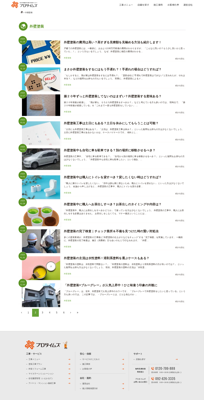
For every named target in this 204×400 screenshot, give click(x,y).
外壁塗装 (67, 58)
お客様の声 (173, 4)
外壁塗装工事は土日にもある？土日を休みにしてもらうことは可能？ (111, 123)
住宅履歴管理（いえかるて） (41, 378)
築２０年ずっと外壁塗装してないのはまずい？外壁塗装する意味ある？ (113, 96)
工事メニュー (126, 4)
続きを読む (180, 59)
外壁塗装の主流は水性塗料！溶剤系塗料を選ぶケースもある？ (106, 258)
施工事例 (158, 4)
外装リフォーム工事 (37, 369)
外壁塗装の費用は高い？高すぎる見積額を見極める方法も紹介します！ (113, 42)
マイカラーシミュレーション (41, 373)
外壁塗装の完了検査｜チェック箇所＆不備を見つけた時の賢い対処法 (111, 231)
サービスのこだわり (91, 359)
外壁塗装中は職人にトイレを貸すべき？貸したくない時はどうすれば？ (113, 177)
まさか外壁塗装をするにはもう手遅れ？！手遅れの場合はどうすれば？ (113, 69)
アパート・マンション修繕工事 (42, 383)
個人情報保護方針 (90, 388)
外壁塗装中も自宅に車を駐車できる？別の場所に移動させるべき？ (110, 150)
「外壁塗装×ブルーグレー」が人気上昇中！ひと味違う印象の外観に (110, 285)
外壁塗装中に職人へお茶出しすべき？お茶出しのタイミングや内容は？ (113, 204)
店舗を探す (143, 4)
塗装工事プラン (35, 364)
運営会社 (188, 4)
